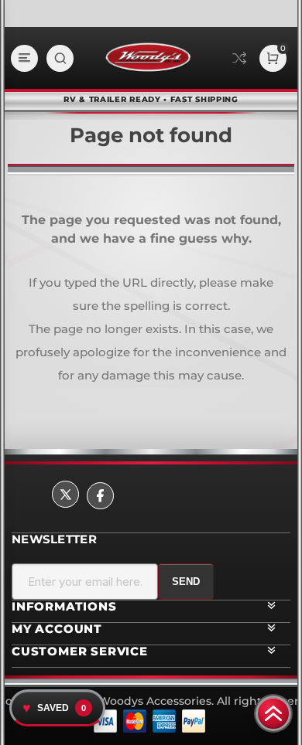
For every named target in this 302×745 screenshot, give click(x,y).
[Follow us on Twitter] (65, 494)
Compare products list (239, 58)
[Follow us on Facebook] (100, 495)
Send (186, 581)
